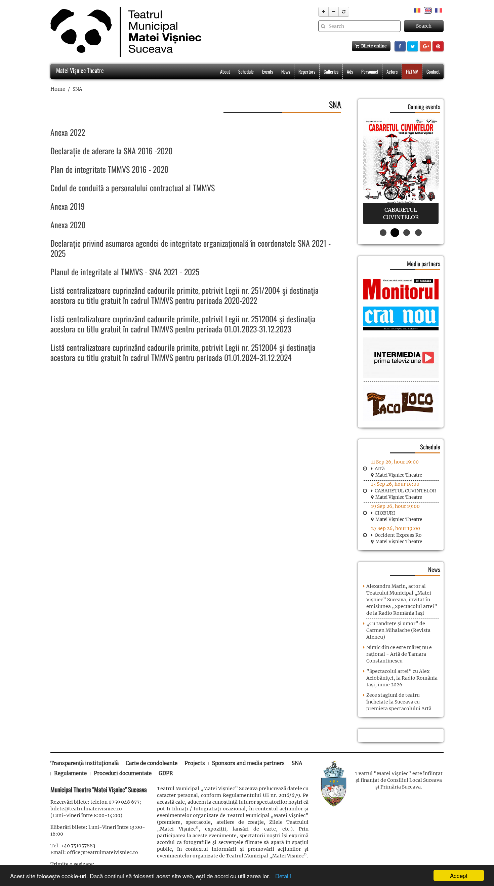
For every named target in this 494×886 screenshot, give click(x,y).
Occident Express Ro (398, 535)
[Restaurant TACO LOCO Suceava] (401, 403)
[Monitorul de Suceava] (401, 289)
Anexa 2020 (67, 224)
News (285, 71)
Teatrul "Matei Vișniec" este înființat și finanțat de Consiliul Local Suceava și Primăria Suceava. (399, 780)
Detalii (281, 876)
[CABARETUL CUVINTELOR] (401, 171)
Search (423, 26)
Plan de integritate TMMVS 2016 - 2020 (109, 169)
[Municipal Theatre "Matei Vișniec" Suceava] (124, 32)
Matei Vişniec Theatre (79, 70)
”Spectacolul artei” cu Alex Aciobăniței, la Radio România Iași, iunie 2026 (402, 678)
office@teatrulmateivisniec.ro (102, 852)
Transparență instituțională (84, 763)
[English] (428, 10)
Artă (380, 469)
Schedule (246, 71)
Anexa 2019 (67, 206)
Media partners (423, 263)
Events (267, 71)
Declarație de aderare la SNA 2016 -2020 (111, 151)
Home (57, 89)
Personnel (369, 71)
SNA (297, 763)
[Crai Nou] (401, 318)
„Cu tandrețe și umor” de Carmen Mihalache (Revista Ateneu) (398, 630)
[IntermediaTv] (401, 358)
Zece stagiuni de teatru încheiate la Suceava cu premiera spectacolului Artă (398, 702)
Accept (458, 875)
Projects (194, 763)
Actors (392, 71)
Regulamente (70, 773)
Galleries (331, 71)
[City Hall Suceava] (333, 783)
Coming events (424, 106)
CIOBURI (385, 513)
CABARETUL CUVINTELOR (405, 491)
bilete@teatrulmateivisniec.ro (86, 809)
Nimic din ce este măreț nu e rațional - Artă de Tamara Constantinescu (399, 654)
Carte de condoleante (151, 763)
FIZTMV (412, 71)
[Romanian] (417, 10)
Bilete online (373, 45)
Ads (350, 71)
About (225, 71)
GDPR (166, 773)
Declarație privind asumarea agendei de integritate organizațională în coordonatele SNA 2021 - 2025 (190, 248)
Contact (433, 71)
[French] (438, 10)
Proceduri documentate (123, 773)
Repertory (306, 71)
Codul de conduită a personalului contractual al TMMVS (132, 188)
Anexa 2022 (67, 132)
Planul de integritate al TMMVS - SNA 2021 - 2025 (124, 272)
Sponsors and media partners (248, 763)
